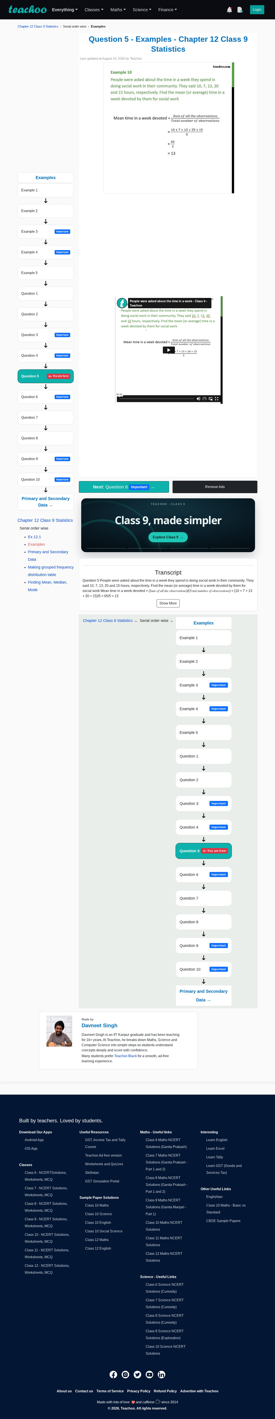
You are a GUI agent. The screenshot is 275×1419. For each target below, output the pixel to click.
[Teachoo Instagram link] (126, 1374)
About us (64, 1391)
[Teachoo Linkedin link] (161, 1374)
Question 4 (45, 355)
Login (257, 9)
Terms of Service (110, 1391)
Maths (116, 9)
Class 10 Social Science (103, 1231)
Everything (63, 9)
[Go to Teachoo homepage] (27, 9)
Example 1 (29, 190)
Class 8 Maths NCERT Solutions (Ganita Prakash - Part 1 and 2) (167, 1184)
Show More (168, 603)
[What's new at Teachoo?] (229, 10)
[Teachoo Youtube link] (150, 1374)
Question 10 (45, 479)
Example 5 (29, 273)
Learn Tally (214, 1157)
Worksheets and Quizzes (104, 1164)
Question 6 (45, 397)
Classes (92, 9)
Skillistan (92, 1172)
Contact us (84, 1391)
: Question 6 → (124, 486)
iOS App (31, 1148)
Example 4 (45, 252)
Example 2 (29, 211)
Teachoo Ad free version (103, 1155)
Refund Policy (165, 1391)
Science (140, 9)
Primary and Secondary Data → (46, 501)
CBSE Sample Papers (223, 1221)
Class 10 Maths (97, 1205)
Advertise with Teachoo (199, 1391)
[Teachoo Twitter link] (138, 1374)
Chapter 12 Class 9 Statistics (38, 26)
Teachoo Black (125, 1056)
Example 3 (45, 231)
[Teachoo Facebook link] (114, 1374)
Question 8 (29, 438)
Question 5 (45, 376)
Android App (34, 1140)
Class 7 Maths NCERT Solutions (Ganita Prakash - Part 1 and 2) (167, 1162)
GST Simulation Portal (102, 1181)
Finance (165, 9)
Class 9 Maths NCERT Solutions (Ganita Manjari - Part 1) (166, 1207)
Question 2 (29, 314)
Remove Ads (215, 487)
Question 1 (29, 293)
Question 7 (29, 417)
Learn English (217, 1140)
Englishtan (214, 1197)
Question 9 (45, 459)
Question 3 (45, 335)
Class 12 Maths (97, 1240)
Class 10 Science (98, 1214)
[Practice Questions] (240, 10)
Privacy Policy (138, 1391)
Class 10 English (98, 1222)
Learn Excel (215, 1148)
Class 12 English (98, 1248)
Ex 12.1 (34, 537)
